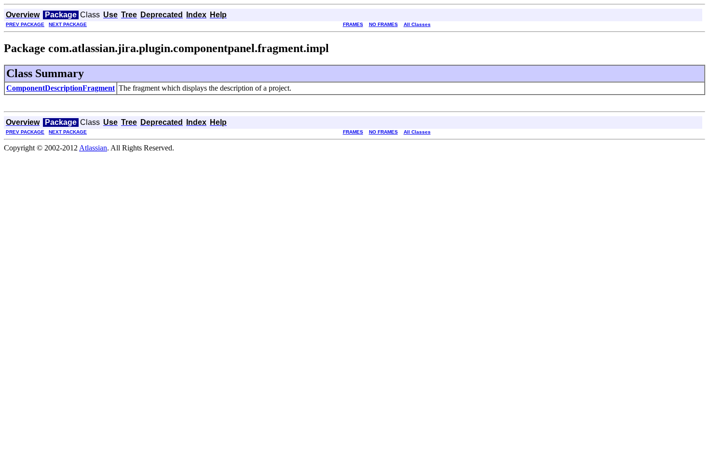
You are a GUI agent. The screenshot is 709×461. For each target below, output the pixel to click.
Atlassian (93, 148)
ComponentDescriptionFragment (60, 88)
